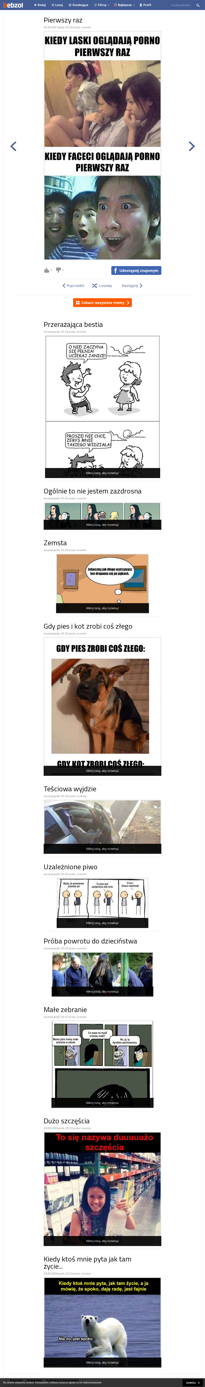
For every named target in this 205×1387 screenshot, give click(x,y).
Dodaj (42, 5)
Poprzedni (75, 285)
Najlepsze (125, 5)
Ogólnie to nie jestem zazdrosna (93, 491)
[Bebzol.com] (13, 5)
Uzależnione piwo (70, 867)
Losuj (59, 5)
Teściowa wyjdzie (70, 789)
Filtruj (102, 5)
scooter (86, 27)
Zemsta (55, 543)
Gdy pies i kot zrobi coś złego (88, 626)
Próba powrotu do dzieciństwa (90, 941)
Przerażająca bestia (73, 325)
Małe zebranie (65, 1010)
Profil (147, 5)
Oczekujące (80, 5)
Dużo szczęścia (67, 1121)
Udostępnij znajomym (138, 270)
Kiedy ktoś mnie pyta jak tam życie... (87, 1263)
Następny (130, 285)
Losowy (105, 285)
